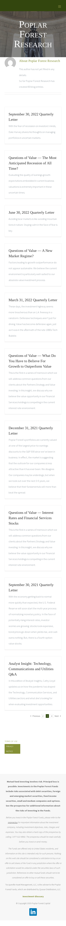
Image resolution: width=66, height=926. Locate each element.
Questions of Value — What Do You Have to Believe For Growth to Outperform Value (32, 361)
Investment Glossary (33, 896)
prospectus (12, 822)
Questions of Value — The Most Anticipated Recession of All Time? (32, 163)
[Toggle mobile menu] (59, 6)
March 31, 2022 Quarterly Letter (33, 300)
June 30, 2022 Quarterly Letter (31, 212)
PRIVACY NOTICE (9, 749)
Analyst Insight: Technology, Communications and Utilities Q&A (31, 669)
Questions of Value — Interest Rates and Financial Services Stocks (31, 518)
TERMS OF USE (11, 741)
